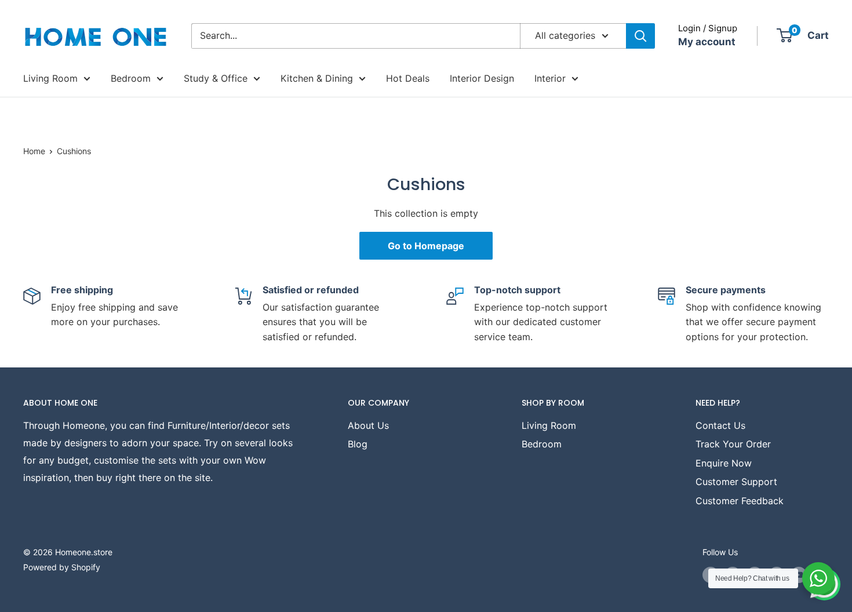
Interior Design (482, 78)
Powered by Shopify (61, 567)
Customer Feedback (740, 501)
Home (34, 151)
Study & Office (215, 78)
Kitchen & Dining (317, 78)
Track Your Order (733, 444)
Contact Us (720, 425)
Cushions (74, 151)
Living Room (50, 78)
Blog (357, 444)
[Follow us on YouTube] (799, 574)
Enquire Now (724, 463)
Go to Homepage (426, 246)
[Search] (640, 36)
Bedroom (131, 78)
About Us (368, 425)
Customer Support (736, 481)
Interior (550, 78)
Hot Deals (407, 78)
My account (707, 42)
